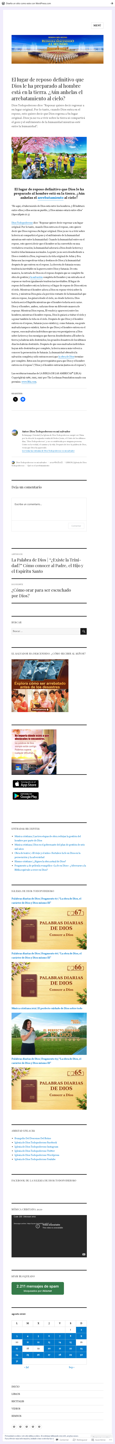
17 (17, 1348)
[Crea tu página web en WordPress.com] (57, 3)
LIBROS (16, 1394)
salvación (37, 277)
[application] (49, 1236)
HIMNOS (16, 1416)
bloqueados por (39, 1289)
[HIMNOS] (39, 1426)
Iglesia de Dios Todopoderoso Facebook (36, 1142)
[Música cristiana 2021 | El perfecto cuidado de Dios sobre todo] (49, 1034)
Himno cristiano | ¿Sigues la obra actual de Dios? (40, 861)
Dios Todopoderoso (22, 223)
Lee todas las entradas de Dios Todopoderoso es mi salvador (48, 451)
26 (38, 1355)
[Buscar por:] (46, 631)
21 (60, 1348)
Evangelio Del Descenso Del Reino (33, 1138)
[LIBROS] (20, 1426)
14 (60, 1342)
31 (17, 1361)
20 (49, 1348)
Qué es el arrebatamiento (38, 465)
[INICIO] (14, 1426)
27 (49, 1355)
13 (49, 1342)
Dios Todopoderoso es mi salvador (31, 462)
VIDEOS (16, 1409)
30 (81, 1355)
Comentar (76, 526)
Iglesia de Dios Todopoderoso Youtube (35, 1159)
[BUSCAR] (83, 631)
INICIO (15, 1387)
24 (17, 1355)
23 (81, 1348)
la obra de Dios (66, 356)
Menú (97, 25)
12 (38, 1342)
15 (70, 1342)
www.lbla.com (29, 382)
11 (28, 1342)
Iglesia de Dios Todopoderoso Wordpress (37, 1155)
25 (28, 1355)
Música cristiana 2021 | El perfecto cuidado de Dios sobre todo (47, 1008)
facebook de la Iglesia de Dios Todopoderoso (44, 1180)
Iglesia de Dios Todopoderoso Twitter (35, 1151)
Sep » (71, 1367)
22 (70, 1348)
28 (60, 1355)
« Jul (26, 1367)
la (31, 277)
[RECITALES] (26, 1426)
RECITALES (18, 1401)
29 (70, 1355)
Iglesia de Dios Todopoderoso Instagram (36, 1147)
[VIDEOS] (33, 1426)
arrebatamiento (50, 197)
